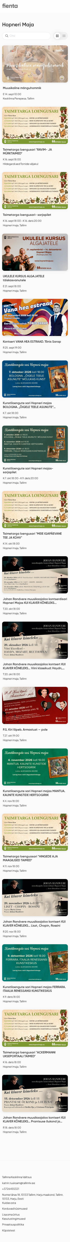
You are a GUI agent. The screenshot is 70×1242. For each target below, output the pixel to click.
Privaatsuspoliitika (13, 1224)
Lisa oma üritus (11, 1214)
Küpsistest (8, 1230)
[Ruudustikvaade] (57, 36)
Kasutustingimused (13, 1218)
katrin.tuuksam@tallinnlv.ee (18, 1183)
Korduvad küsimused (14, 1208)
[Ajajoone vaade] (64, 36)
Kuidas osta (9, 1202)
